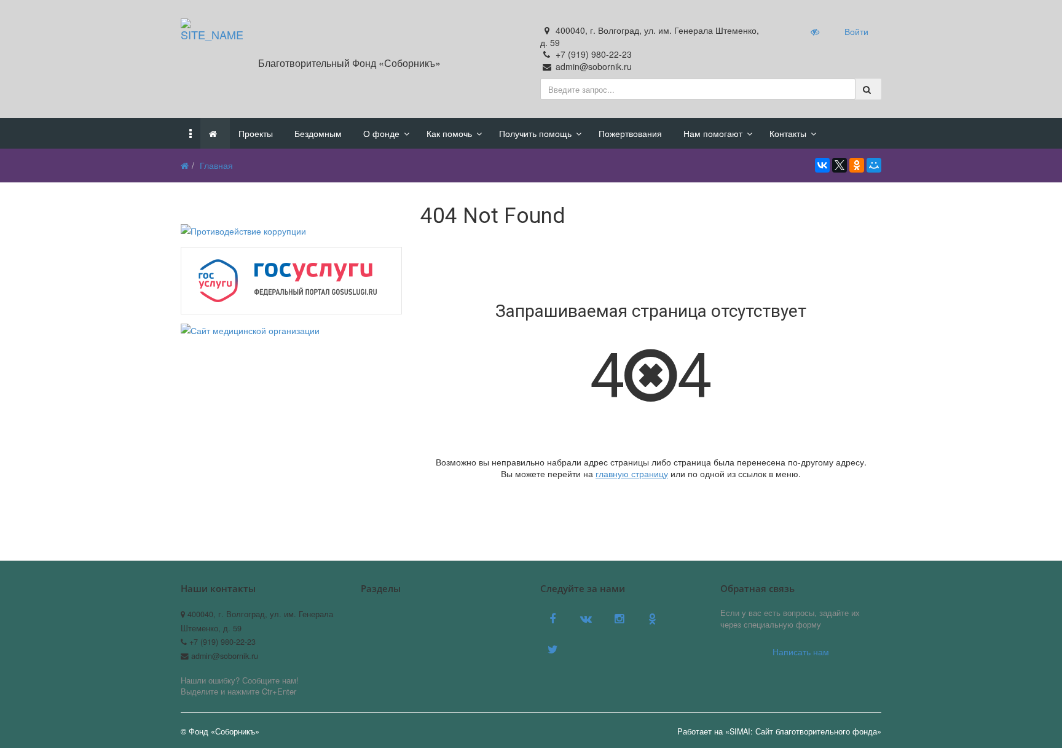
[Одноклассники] (856, 165)
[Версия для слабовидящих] (816, 31)
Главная (216, 165)
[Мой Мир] (874, 165)
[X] (839, 165)
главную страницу (632, 473)
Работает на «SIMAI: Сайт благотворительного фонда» (779, 731)
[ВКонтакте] (822, 165)
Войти (856, 31)
